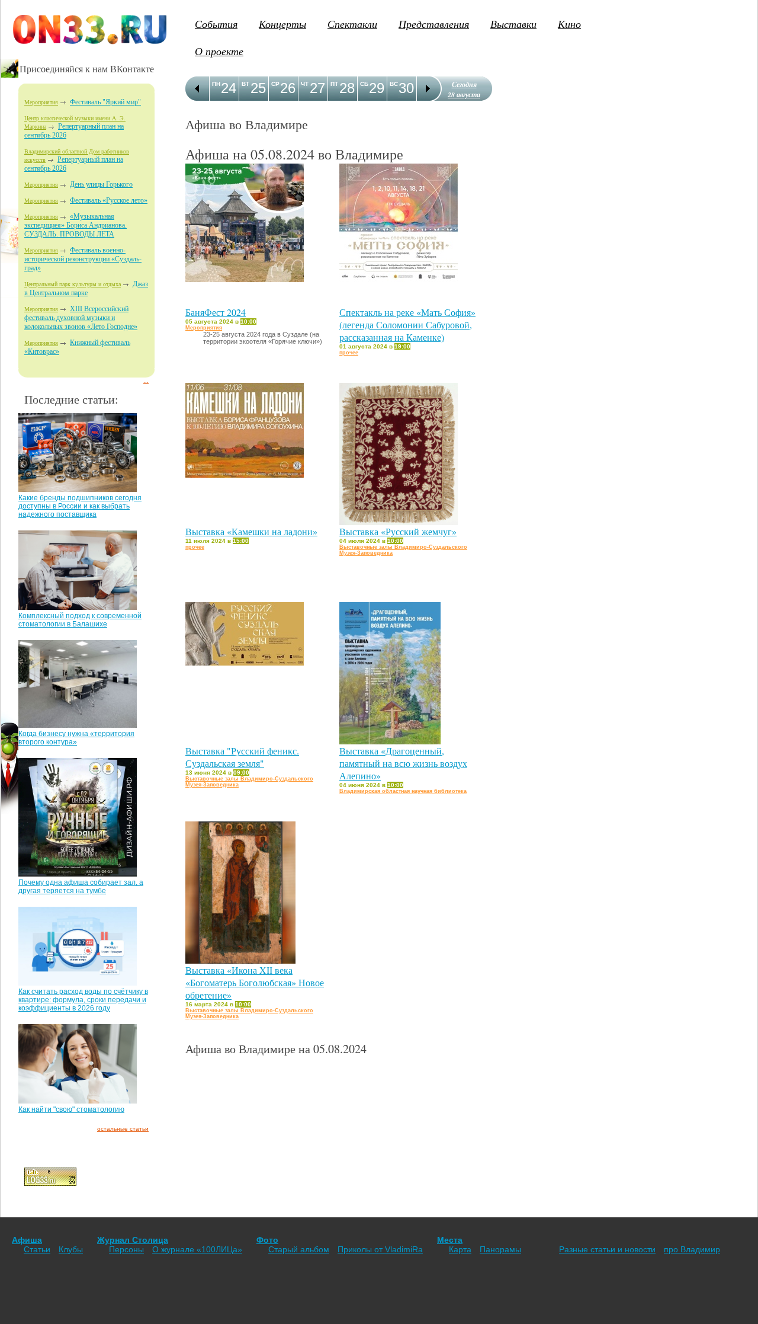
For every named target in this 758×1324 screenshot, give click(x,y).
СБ (364, 84)
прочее (348, 353)
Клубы (71, 1249)
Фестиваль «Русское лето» (108, 200)
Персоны (126, 1249)
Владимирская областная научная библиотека (403, 791)
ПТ (334, 84)
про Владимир (692, 1249)
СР (275, 84)
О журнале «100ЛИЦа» (197, 1249)
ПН (216, 84)
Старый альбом (298, 1249)
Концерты (282, 24)
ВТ (245, 84)
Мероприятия (41, 102)
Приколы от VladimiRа (380, 1249)
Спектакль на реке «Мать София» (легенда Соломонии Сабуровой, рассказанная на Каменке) (407, 324)
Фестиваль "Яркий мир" (105, 102)
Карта (460, 1249)
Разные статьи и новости (607, 1249)
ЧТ (305, 84)
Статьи (37, 1249)
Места (449, 1240)
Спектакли (352, 24)
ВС (394, 84)
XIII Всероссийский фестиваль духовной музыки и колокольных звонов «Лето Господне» (80, 318)
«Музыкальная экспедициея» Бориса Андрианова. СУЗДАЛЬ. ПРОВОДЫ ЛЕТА (75, 225)
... (146, 381)
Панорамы (500, 1249)
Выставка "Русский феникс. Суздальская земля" (242, 756)
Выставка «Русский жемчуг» (398, 531)
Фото (267, 1240)
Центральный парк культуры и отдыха (72, 284)
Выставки (513, 24)
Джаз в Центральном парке (86, 288)
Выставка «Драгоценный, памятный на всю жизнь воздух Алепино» (403, 763)
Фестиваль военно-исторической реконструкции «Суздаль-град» (83, 259)
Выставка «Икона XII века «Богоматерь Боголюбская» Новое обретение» (254, 982)
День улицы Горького (101, 184)
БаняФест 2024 (215, 312)
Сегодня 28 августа (464, 89)
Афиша (27, 1240)
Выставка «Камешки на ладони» (251, 531)
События (216, 24)
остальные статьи (123, 1128)
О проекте (219, 51)
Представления (434, 24)
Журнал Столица (132, 1240)
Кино (569, 24)
